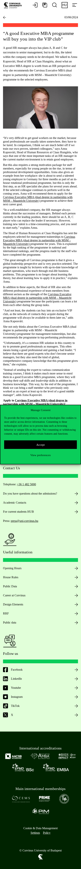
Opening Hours (12, 568)
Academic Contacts (14, 502)
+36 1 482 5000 (26, 484)
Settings (35, 832)
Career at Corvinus (14, 595)
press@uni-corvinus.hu (24, 520)
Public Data (10, 586)
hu (64, 5)
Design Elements (13, 604)
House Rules (10, 577)
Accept (40, 444)
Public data (9, 622)
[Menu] (74, 5)
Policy (46, 832)
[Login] (35, 5)
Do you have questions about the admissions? (30, 493)
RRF (6, 613)
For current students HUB (18, 511)
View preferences (40, 454)
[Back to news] (4, 17)
